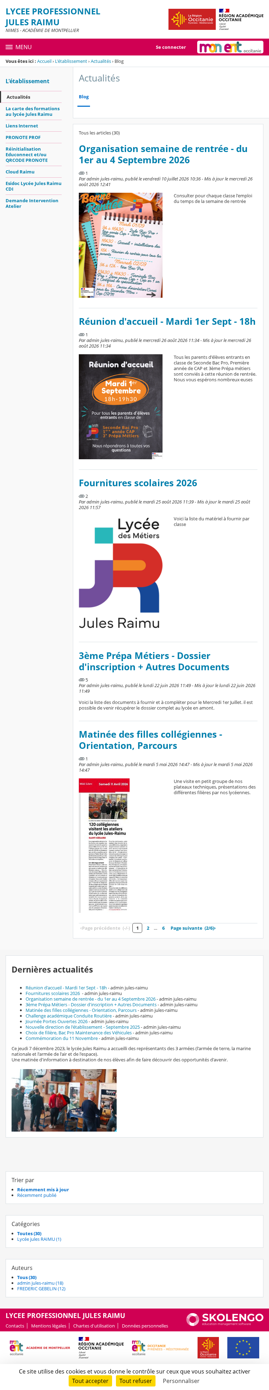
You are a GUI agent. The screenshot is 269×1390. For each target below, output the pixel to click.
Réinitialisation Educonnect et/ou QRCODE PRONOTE (27, 154)
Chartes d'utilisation (94, 1326)
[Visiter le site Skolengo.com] (224, 1324)
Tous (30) (26, 1277)
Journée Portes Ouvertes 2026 (57, 1021)
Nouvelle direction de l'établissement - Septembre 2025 (83, 1027)
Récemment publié (36, 1195)
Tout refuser (135, 1381)
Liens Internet (22, 126)
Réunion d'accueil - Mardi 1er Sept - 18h (167, 321)
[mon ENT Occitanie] (230, 47)
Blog (84, 97)
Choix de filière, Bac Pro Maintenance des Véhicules (79, 1032)
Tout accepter (90, 1381)
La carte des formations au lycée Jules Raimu (33, 111)
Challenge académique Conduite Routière (69, 1016)
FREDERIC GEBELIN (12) (41, 1288)
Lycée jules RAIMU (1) (39, 1239)
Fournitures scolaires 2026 (138, 483)
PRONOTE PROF (23, 137)
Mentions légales (48, 1326)
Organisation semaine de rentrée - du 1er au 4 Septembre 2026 (163, 154)
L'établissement (71, 61)
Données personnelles (145, 1326)
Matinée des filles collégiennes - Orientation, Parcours (150, 740)
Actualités (101, 61)
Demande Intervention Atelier (32, 203)
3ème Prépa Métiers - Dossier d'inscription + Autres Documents (154, 661)
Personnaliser (181, 1381)
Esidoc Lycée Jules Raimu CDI (34, 186)
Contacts (15, 1326)
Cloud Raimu (20, 172)
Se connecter (171, 47)
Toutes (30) (29, 1233)
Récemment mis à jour (43, 1189)
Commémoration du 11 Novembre (62, 1038)
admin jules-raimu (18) (40, 1283)
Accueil (44, 61)
